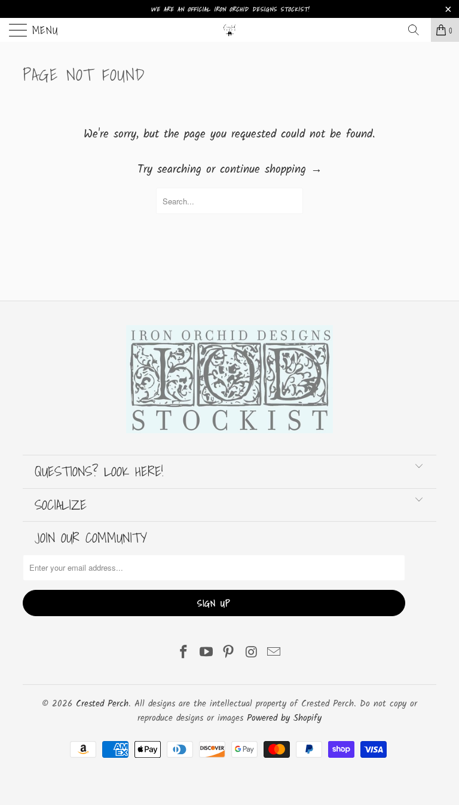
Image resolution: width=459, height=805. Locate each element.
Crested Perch (102, 704)
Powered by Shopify (284, 718)
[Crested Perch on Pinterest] (229, 654)
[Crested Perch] (229, 30)
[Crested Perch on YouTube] (206, 654)
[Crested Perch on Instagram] (252, 654)
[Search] (418, 30)
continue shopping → (271, 170)
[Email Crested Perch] (274, 654)
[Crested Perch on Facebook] (184, 654)
